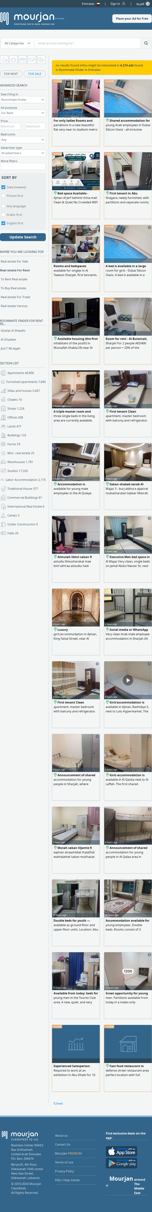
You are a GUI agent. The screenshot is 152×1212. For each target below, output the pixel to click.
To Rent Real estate (14, 279)
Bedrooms (8, 134)
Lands (14, 426)
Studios (17, 471)
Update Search (23, 237)
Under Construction (22, 524)
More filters (9, 161)
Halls (12, 533)
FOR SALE (34, 74)
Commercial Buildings (24, 498)
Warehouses (20, 462)
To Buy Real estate (13, 288)
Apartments (20, 373)
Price (4, 120)
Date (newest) (16, 187)
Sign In (115, 4)
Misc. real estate (20, 453)
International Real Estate (25, 506)
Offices (15, 417)
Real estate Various (14, 306)
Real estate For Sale (14, 261)
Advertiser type (11, 147)
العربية (140, 4)
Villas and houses (23, 391)
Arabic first (14, 215)
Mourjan (68, 1153)
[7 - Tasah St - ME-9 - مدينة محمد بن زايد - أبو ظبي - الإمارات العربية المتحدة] (55, 339)
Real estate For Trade (15, 297)
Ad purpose (9, 107)
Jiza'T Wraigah (10, 348)
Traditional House (22, 489)
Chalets (14, 400)
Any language (16, 206)
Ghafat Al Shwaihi (13, 331)
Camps (13, 515)
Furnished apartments (26, 382)
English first (15, 223)
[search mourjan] (145, 43)
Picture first (15, 196)
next (60, 1103)
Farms (13, 444)
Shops (15, 408)
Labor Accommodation (26, 480)
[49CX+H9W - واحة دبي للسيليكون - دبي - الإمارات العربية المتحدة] (108, 121)
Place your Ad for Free (132, 19)
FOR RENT (11, 74)
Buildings (16, 435)
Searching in (9, 94)
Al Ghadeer (8, 339)
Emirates (88, 4)
